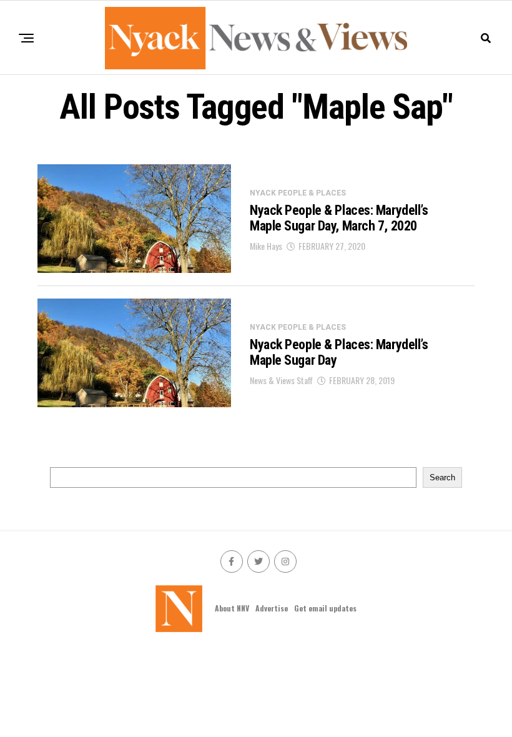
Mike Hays (266, 245)
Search (442, 477)
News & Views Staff (281, 380)
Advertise (271, 608)
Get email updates (325, 608)
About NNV (232, 608)
